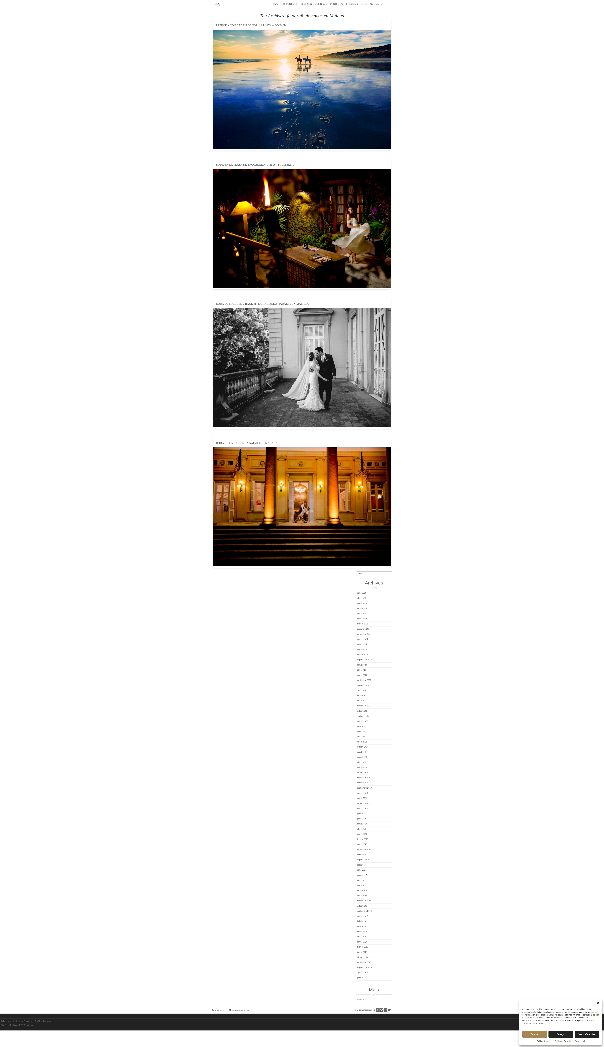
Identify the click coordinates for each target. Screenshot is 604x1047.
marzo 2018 (362, 834)
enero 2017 (362, 896)
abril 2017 (361, 880)
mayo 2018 (362, 824)
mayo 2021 (362, 731)
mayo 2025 (362, 619)
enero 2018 (362, 844)
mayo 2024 (362, 644)
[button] (597, 1003)
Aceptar (535, 1034)
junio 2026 (361, 593)
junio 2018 (361, 819)
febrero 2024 (362, 655)
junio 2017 (361, 870)
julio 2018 (361, 814)
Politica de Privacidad (564, 1041)
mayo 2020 (362, 757)
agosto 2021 (362, 721)
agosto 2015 (362, 972)
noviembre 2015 (364, 962)
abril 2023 (361, 670)
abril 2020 (361, 762)
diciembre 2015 (364, 957)
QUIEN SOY (321, 4)
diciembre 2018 (364, 803)
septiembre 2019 (364, 788)
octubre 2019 (363, 783)
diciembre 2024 (364, 629)
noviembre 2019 (364, 778)
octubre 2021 (363, 711)
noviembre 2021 (364, 706)
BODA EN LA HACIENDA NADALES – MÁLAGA (247, 443)
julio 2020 (361, 752)
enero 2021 (362, 742)
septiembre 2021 (364, 716)
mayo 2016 (362, 932)
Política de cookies (545, 1041)
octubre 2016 (363, 906)
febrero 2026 (362, 608)
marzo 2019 (362, 798)
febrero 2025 (362, 624)
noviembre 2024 (364, 634)
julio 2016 (361, 921)
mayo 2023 (362, 665)
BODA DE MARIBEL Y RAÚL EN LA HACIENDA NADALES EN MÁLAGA (262, 303)
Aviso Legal (580, 1041)
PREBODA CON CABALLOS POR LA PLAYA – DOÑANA (251, 25)
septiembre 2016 (364, 911)
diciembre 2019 (364, 772)
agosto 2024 (362, 639)
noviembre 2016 (364, 901)
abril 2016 (361, 937)
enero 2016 (362, 952)
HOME (276, 4)
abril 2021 (361, 737)
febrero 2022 (362, 695)
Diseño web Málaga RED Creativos (17, 1025)
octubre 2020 (363, 747)
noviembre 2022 (364, 680)
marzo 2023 (362, 675)
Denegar (560, 1034)
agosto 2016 (362, 916)
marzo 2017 (362, 885)
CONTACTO (376, 4)
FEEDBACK (352, 4)
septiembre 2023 (364, 660)
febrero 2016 (362, 947)
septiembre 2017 (364, 860)
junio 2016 (361, 926)
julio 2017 (361, 865)
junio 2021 (361, 726)
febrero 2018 (362, 839)
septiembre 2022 (364, 685)
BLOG (364, 4)
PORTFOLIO (336, 4)
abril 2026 (361, 598)
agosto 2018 (362, 808)
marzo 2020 (362, 767)
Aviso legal (538, 1023)
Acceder (360, 1000)
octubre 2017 (363, 855)
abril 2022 (361, 690)
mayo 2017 (362, 875)
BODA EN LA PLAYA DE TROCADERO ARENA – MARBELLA (255, 164)
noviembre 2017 (364, 849)
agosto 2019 (362, 793)
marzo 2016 (362, 942)
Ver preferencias (587, 1034)
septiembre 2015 (364, 967)
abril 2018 (361, 829)
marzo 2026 (362, 603)
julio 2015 (361, 978)
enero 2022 (362, 701)
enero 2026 (362, 613)
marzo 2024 (362, 649)
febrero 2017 (362, 890)
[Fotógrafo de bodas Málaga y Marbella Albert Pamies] (217, 6)
